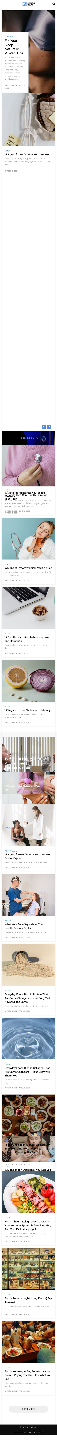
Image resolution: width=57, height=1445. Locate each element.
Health (8, 151)
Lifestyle (9, 37)
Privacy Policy (32, 1432)
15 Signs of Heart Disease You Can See (22, 788)
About (16, 1432)
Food (7, 633)
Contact (23, 1432)
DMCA (40, 1432)
